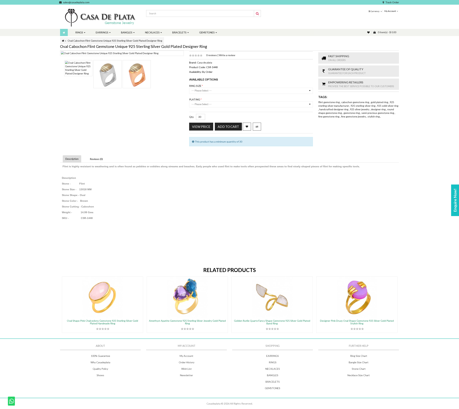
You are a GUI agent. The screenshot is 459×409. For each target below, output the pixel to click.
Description (72, 158)
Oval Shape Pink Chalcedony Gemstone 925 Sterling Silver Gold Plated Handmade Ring (102, 322)
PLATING (195, 99)
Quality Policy (100, 368)
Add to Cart (228, 127)
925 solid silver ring (387, 105)
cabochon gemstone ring (355, 102)
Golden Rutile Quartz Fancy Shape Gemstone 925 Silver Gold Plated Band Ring (272, 322)
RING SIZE (195, 85)
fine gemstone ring (329, 116)
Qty (191, 116)
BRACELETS (273, 381)
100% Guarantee (100, 355)
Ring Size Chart (358, 355)
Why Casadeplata (100, 362)
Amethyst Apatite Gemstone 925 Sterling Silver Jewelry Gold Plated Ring (187, 322)
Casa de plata (204, 62)
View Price (201, 127)
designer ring (378, 109)
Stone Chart (359, 368)
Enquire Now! (455, 200)
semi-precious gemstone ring (378, 112)
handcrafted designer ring (334, 109)
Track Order (392, 2)
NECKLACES (272, 368)
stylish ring (374, 116)
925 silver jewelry (360, 109)
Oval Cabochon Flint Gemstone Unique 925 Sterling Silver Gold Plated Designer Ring (115, 40)
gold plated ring (380, 102)
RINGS (272, 362)
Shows (100, 375)
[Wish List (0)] (369, 32)
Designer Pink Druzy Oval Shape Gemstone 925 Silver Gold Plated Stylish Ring (357, 322)
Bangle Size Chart (358, 362)
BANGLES (272, 375)
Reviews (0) (96, 158)
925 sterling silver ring (363, 105)
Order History (186, 362)
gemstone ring (352, 112)
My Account (186, 355)
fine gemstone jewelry (353, 116)
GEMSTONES (272, 388)
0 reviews (211, 55)
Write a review (227, 55)
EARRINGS (272, 355)
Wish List (186, 368)
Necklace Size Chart (358, 375)
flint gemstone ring (329, 102)
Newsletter (186, 375)
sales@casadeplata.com (76, 2)
